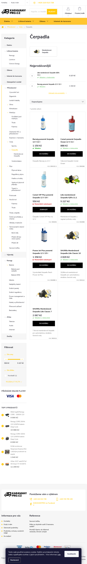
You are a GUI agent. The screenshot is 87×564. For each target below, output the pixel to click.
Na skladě (12, 376)
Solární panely (14, 288)
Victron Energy (14, 64)
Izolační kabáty (14, 100)
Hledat (52, 11)
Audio (11, 326)
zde (59, 554)
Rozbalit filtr (13, 382)
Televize (11, 321)
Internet (12, 330)
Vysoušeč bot (14, 92)
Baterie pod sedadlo (15, 270)
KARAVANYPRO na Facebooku (44, 504)
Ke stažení (7, 536)
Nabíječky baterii (15, 284)
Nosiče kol (13, 200)
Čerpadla (15, 150)
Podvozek (12, 195)
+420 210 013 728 (39, 499)
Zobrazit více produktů (57, 93)
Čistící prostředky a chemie (16, 218)
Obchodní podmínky (11, 528)
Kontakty (4, 3)
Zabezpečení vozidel (14, 82)
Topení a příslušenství (16, 189)
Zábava (9, 70)
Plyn (10, 166)
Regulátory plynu (18, 174)
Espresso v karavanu (16, 138)
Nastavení (14, 560)
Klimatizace (13, 109)
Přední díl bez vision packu (16, 238)
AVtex (9, 317)
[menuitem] (8, 21)
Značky (9, 336)
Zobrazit (44, 209)
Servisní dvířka (14, 248)
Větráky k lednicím (15, 223)
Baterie (11, 265)
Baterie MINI (15, 275)
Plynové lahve (16, 170)
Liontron (12, 60)
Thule (13, 123)
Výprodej (10, 255)
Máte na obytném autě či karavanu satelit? (41, 525)
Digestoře (12, 96)
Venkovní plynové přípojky (18, 183)
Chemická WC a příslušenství (15, 133)
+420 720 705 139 (65, 499)
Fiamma (14, 127)
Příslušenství (11, 88)
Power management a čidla (17, 297)
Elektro (9, 45)
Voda (11, 142)
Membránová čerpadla (18, 155)
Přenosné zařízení (15, 306)
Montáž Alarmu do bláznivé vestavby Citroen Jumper (39, 531)
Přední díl (15, 243)
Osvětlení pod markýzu (16, 118)
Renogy (11, 55)
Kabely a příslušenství (16, 302)
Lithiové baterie (12, 51)
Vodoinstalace (16, 161)
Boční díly (15, 233)
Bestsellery (13, 310)
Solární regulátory (15, 292)
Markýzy (12, 112)
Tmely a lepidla (14, 213)
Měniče (11, 280)
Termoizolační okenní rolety (16, 228)
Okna (11, 104)
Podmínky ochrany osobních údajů (14, 532)
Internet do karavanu (14, 76)
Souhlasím (71, 554)
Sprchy (14, 146)
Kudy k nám (15, 3)
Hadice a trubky (17, 178)
